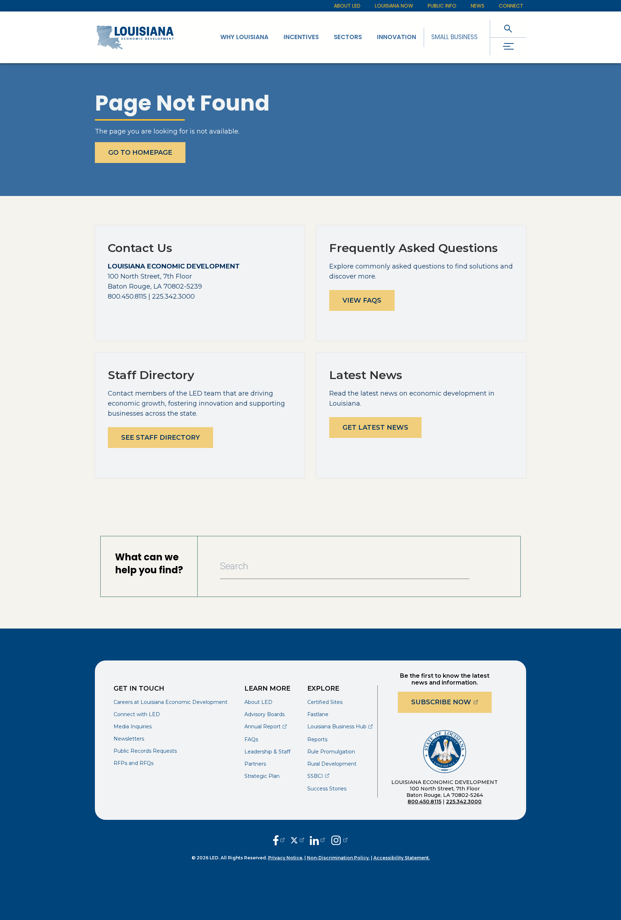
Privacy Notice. (285, 857)
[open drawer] (508, 46)
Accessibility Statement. (401, 857)
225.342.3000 (464, 801)
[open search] (508, 28)
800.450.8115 (424, 801)
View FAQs (361, 300)
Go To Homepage (140, 153)
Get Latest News (375, 427)
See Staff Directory (160, 438)
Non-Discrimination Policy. (338, 857)
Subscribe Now (451, 702)
